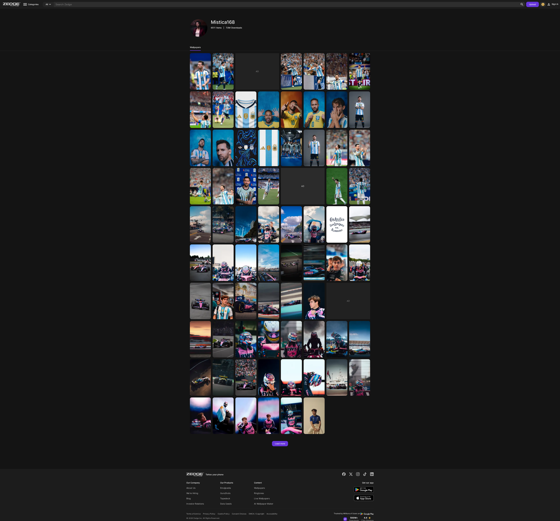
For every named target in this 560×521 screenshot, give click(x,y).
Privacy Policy (209, 514)
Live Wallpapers (262, 498)
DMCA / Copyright (256, 514)
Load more (280, 443)
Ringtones (259, 493)
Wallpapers (259, 488)
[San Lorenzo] (336, 224)
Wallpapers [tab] (195, 47)
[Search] (522, 4)
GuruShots (225, 493)
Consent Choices (239, 514)
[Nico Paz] (336, 109)
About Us (190, 488)
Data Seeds (226, 503)
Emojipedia (225, 488)
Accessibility (272, 514)
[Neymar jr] (268, 109)
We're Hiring (192, 493)
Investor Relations (195, 503)
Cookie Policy (224, 514)
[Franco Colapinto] (200, 224)
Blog (188, 498)
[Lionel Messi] (200, 71)
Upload (532, 4)
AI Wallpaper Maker (263, 503)
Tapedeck (225, 498)
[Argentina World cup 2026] (245, 109)
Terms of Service (193, 514)
